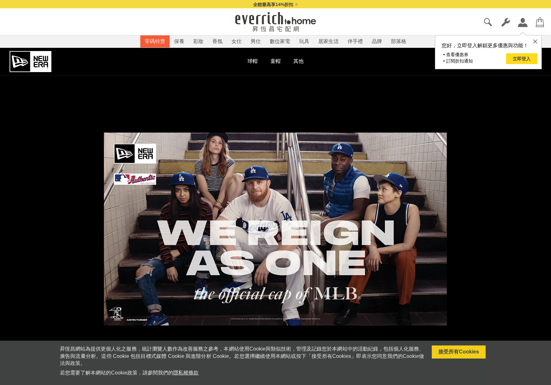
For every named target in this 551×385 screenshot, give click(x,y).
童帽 (275, 61)
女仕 (236, 41)
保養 (179, 41)
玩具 (304, 41)
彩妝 (198, 41)
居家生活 (328, 41)
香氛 (217, 41)
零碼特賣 (155, 41)
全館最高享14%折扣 (273, 4)
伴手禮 (355, 41)
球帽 (252, 61)
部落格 (398, 41)
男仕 (256, 41)
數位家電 (280, 41)
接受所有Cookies (458, 351)
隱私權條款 (186, 372)
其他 (298, 61)
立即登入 (522, 58)
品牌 (377, 41)
